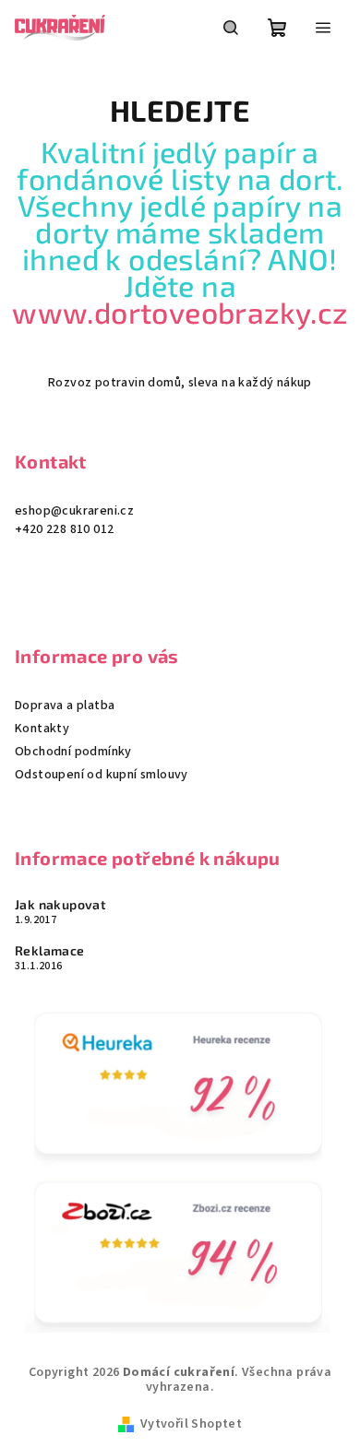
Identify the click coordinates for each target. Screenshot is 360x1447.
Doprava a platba (64, 705)
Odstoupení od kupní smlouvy (101, 774)
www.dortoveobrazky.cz (179, 311)
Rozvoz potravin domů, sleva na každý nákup (180, 383)
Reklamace (50, 950)
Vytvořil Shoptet (191, 1424)
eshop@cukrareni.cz (74, 511)
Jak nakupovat (60, 904)
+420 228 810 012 (64, 529)
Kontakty (42, 728)
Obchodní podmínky (73, 751)
